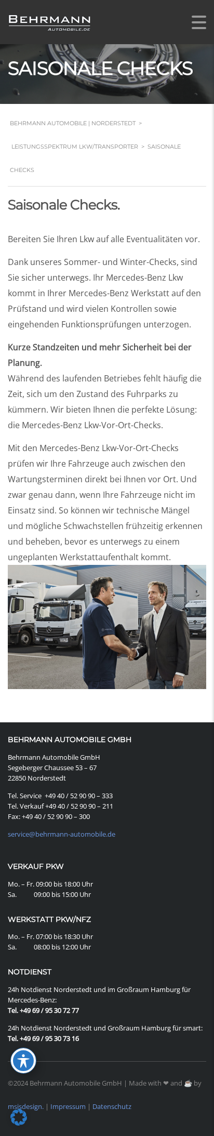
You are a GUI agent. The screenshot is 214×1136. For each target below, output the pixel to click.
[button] (18, 1117)
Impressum (68, 1106)
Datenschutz (111, 1106)
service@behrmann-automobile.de (61, 834)
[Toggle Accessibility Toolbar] (23, 1060)
